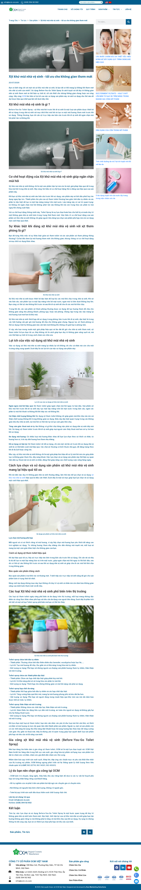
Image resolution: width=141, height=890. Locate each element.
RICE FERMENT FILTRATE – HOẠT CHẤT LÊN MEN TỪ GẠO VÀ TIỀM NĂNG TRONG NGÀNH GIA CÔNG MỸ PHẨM (112, 96)
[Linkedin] (123, 867)
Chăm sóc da (75, 865)
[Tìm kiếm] (101, 2)
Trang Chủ (13, 20)
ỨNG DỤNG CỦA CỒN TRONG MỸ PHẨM (112, 130)
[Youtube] (129, 867)
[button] (84, 831)
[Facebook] (117, 867)
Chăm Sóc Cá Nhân (77, 870)
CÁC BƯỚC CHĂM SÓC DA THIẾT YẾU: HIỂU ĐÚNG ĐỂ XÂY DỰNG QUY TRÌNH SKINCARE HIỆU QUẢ (113, 59)
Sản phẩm (33, 20)
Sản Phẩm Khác (76, 880)
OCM (24, 96)
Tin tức (23, 20)
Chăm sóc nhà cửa (77, 875)
